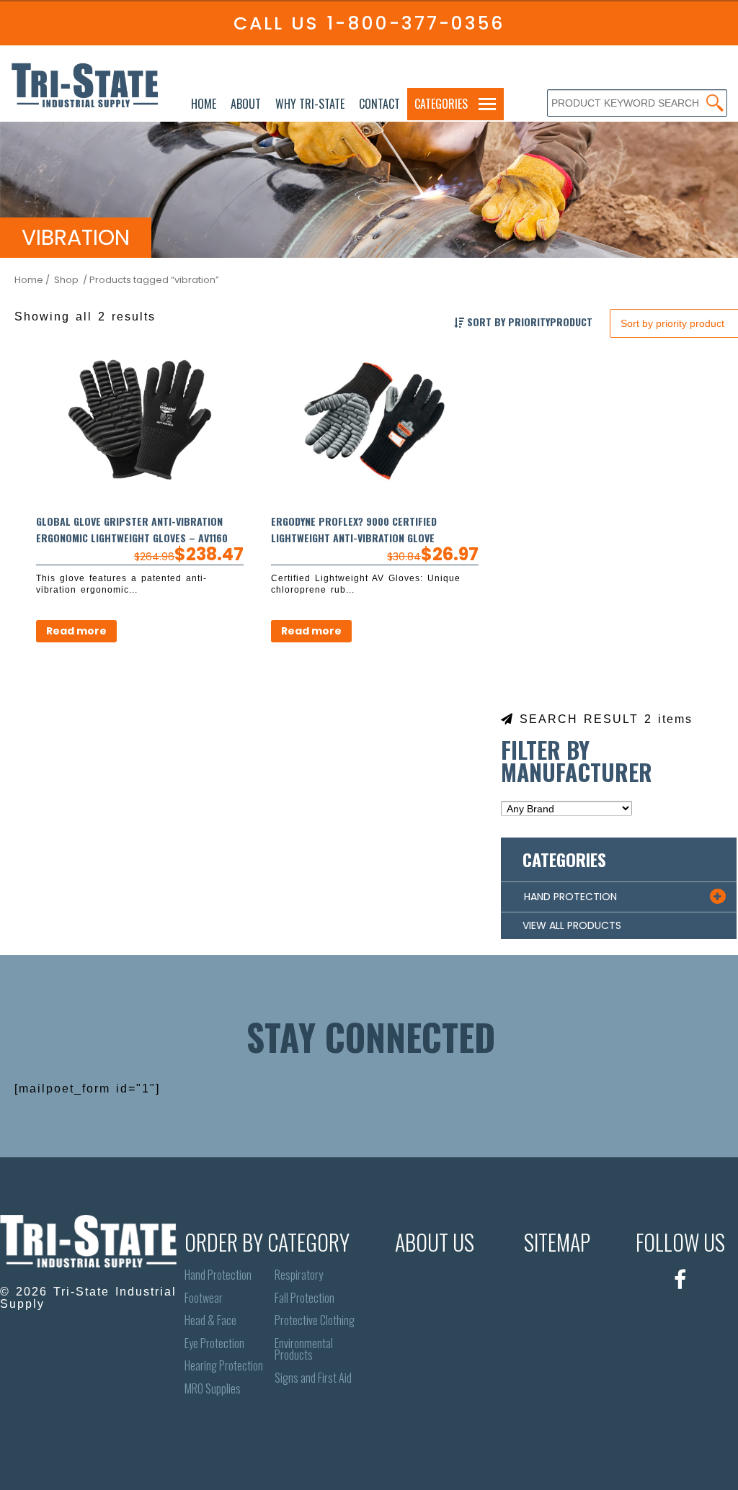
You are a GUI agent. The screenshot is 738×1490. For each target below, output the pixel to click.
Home (203, 103)
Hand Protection (218, 1275)
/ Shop (62, 280)
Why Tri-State (309, 103)
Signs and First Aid (313, 1378)
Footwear (203, 1298)
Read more (76, 631)
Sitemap (557, 1242)
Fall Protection (304, 1298)
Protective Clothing (315, 1320)
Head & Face (210, 1320)
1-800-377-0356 (415, 23)
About (246, 103)
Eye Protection (214, 1343)
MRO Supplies (212, 1389)
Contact (379, 103)
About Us (434, 1242)
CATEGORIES (441, 103)
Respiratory (299, 1275)
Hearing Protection (223, 1366)
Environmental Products (304, 1349)
